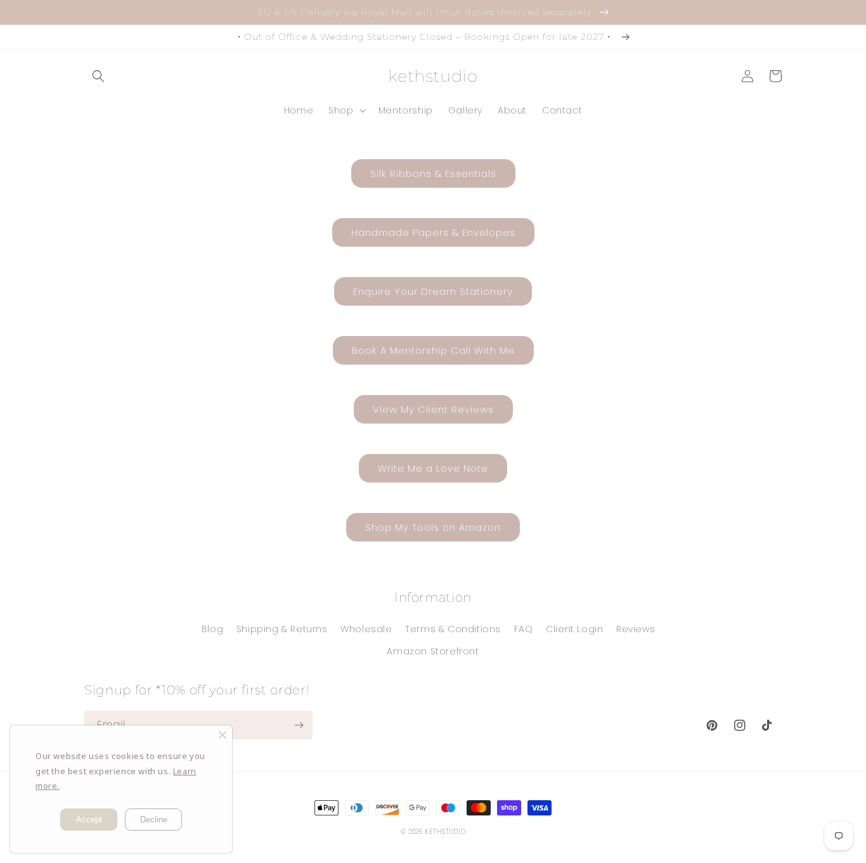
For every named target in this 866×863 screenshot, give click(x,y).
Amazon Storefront (433, 651)
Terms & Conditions (453, 629)
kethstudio (445, 831)
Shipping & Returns (282, 629)
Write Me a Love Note (433, 468)
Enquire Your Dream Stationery (433, 291)
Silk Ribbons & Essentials (433, 173)
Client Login (574, 629)
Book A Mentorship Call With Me (433, 350)
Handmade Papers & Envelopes (433, 232)
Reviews (635, 629)
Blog (212, 629)
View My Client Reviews (433, 409)
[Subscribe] (299, 725)
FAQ (523, 629)
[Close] (222, 735)
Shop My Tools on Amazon (433, 527)
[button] (98, 76)
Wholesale (366, 629)
